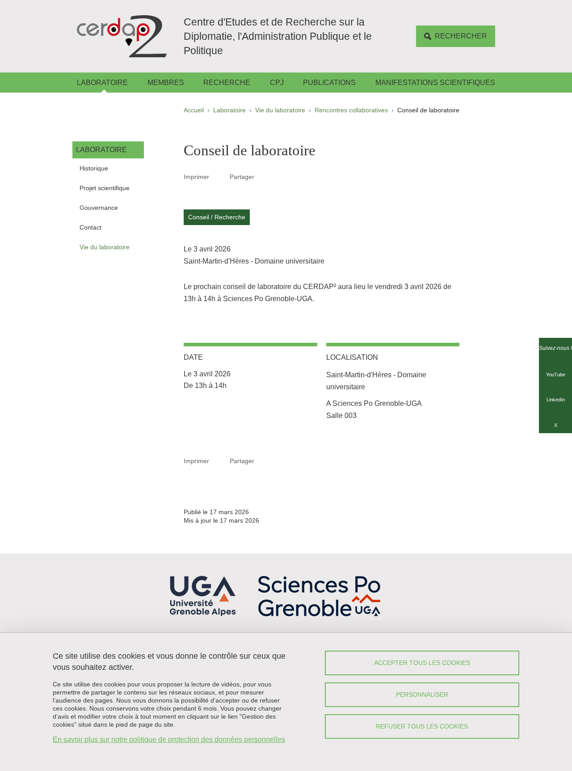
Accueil (194, 110)
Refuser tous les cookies (422, 726)
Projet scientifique (105, 188)
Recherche (226, 82)
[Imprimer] (219, 176)
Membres (165, 82)
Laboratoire (102, 82)
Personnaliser (422, 694)
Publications (329, 82)
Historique (94, 168)
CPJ (277, 82)
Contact (90, 227)
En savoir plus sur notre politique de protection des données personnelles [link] (169, 739)
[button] (264, 176)
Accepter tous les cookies (422, 662)
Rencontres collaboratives (351, 110)
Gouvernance (99, 207)
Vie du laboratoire (280, 110)
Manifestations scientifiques (435, 82)
